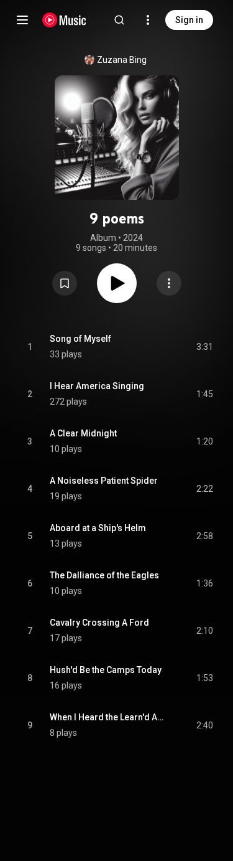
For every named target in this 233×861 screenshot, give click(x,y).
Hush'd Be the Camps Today (106, 670)
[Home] (64, 19)
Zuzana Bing (122, 60)
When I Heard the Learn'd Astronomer (109, 717)
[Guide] (22, 19)
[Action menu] (169, 283)
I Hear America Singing (97, 386)
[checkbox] (204, 346)
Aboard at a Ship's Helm (98, 528)
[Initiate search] (119, 20)
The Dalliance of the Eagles (104, 575)
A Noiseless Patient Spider (104, 481)
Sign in (189, 20)
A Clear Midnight (83, 433)
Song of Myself (80, 339)
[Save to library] (64, 283)
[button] (64, 283)
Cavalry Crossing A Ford (99, 623)
